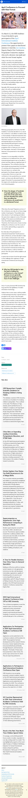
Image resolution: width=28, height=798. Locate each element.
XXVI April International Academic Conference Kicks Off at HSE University (13, 599)
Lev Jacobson (20, 48)
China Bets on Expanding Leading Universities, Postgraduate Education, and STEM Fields (13, 435)
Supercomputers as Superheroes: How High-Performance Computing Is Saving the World (12, 521)
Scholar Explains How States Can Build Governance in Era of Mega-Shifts (13, 473)
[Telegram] (4, 345)
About (3, 768)
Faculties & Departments (6, 776)
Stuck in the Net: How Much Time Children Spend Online (13, 732)
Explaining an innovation (7, 370)
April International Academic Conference (9, 40)
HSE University (6, 1)
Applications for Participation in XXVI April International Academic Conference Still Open (13, 629)
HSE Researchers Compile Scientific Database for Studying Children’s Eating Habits (12, 391)
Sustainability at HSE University (7, 774)
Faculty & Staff (4, 780)
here (7, 788)
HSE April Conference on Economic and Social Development (8, 373)
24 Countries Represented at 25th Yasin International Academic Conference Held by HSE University (13, 700)
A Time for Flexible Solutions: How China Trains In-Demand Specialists (13, 562)
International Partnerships (6, 778)
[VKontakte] (2, 345)
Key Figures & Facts (5, 772)
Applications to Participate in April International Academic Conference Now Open (13, 668)
